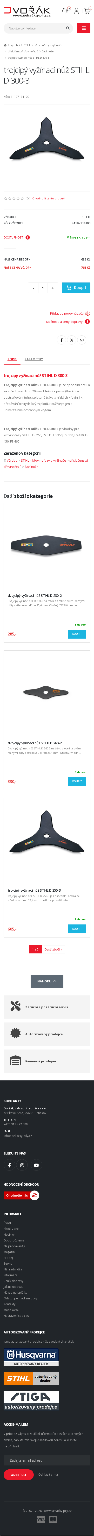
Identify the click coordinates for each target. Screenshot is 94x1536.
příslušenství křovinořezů (23, 51)
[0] (65, 10)
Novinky (9, 1234)
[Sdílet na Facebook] (61, 340)
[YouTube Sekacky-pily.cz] (36, 1165)
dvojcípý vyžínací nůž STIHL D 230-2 (34, 595)
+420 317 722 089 (16, 1124)
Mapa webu (12, 1310)
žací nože (48, 51)
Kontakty (9, 1304)
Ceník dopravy (13, 1281)
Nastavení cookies (16, 1316)
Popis (12, 359)
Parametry (34, 359)
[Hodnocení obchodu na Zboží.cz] (21, 1195)
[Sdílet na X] (71, 340)
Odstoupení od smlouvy (20, 1298)
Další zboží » (53, 949)
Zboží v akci (11, 1229)
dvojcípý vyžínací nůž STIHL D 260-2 (34, 743)
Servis (8, 1263)
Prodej (8, 1258)
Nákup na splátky (15, 1292)
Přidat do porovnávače (67, 313)
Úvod (7, 1223)
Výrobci (15, 45)
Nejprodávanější (15, 1246)
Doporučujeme (14, 1240)
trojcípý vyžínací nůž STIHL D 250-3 (34, 890)
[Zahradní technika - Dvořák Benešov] (27, 11)
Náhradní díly (13, 1269)
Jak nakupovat (13, 1287)
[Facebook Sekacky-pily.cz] (9, 1165)
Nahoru (45, 981)
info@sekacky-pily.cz (18, 1136)
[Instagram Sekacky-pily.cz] (22, 1165)
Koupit (80, 287)
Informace (11, 1275)
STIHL (27, 45)
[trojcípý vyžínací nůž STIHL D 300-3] (47, 148)
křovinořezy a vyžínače (48, 45)
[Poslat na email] (81, 340)
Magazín (9, 1252)
